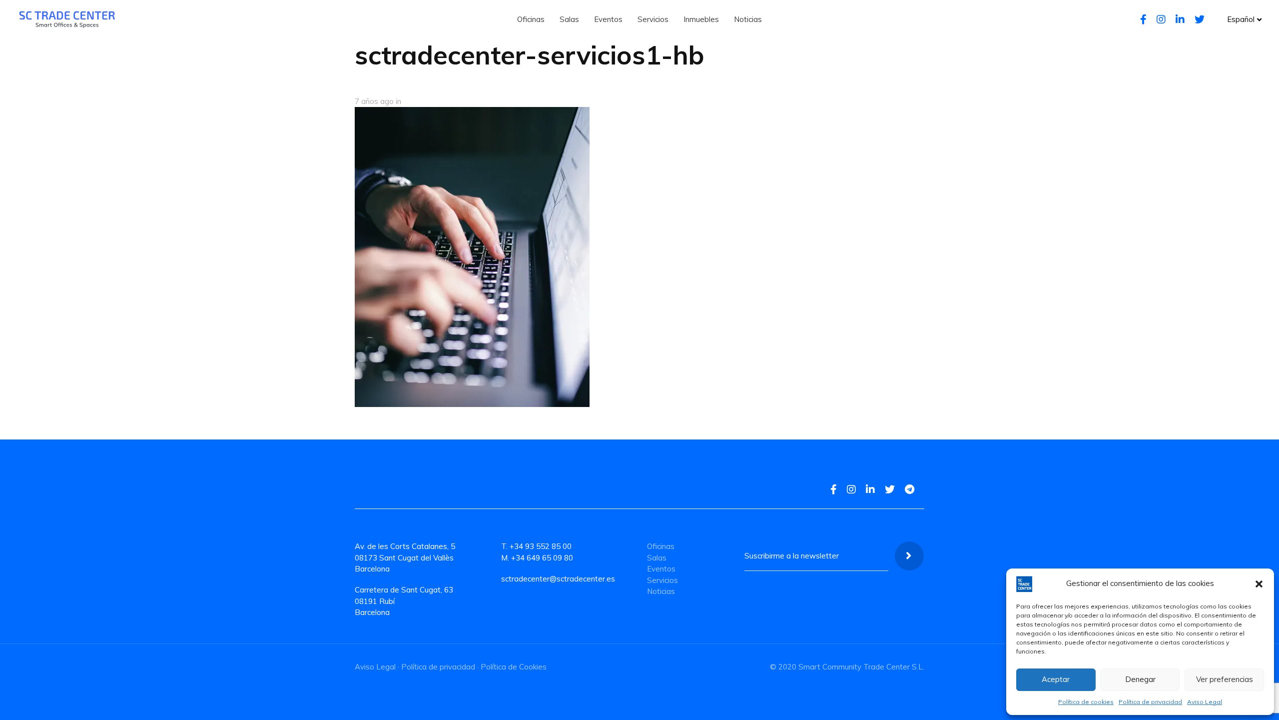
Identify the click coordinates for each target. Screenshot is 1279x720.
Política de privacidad (1150, 702)
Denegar (1140, 679)
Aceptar (1056, 679)
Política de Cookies (514, 667)
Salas (656, 557)
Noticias (661, 591)
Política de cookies (1086, 702)
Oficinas (660, 546)
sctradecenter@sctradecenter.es (558, 579)
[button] (1259, 584)
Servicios (662, 580)
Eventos (661, 569)
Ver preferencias (1224, 679)
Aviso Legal (1204, 702)
